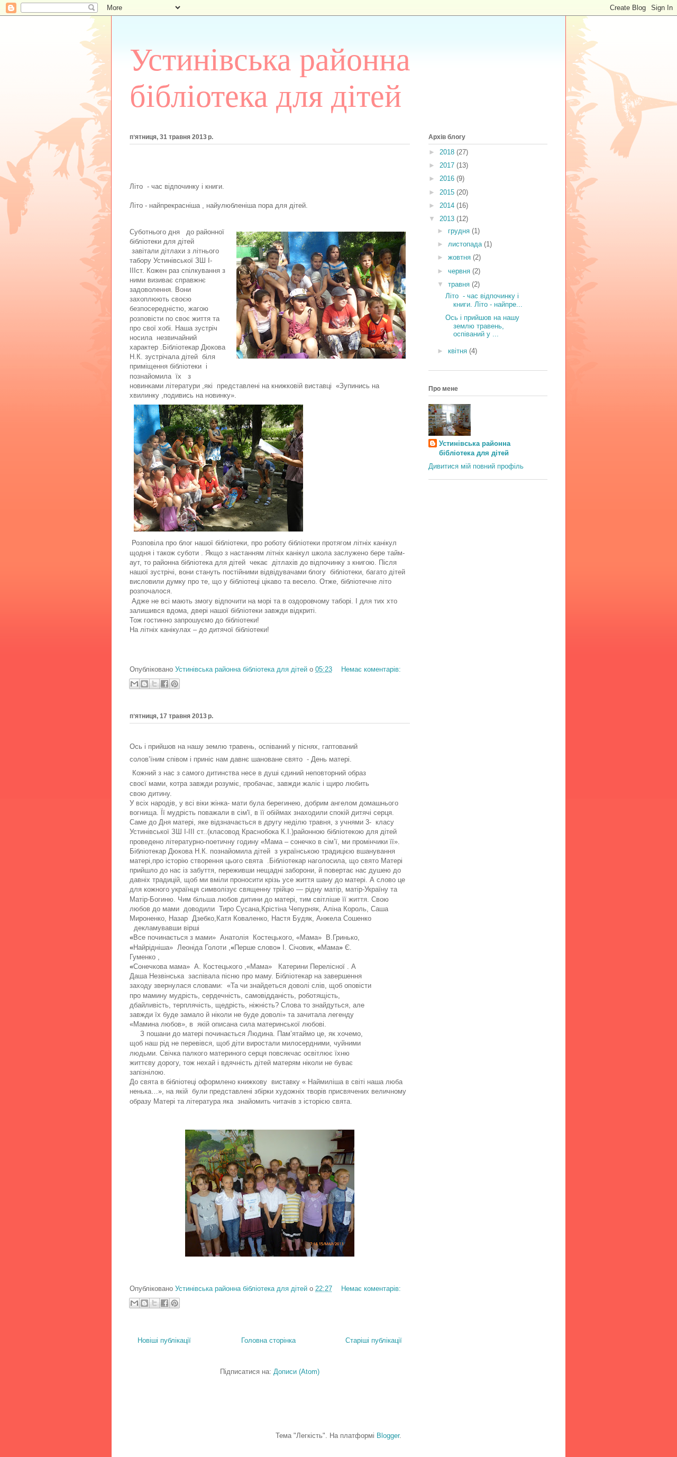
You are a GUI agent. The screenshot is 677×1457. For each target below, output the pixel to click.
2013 (448, 219)
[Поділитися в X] (154, 684)
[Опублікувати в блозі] (144, 684)
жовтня (460, 257)
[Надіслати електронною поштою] (134, 684)
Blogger (388, 1436)
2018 (448, 152)
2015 (448, 192)
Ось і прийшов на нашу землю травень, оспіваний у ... (482, 326)
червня (460, 271)
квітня (458, 351)
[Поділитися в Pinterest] (174, 684)
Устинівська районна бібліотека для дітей (474, 448)
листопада (466, 244)
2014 (448, 205)
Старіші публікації (373, 1340)
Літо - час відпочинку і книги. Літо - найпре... (484, 300)
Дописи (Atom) (296, 1372)
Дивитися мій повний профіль (476, 466)
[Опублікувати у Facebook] (164, 684)
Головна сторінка (268, 1340)
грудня (460, 231)
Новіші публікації (164, 1340)
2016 (448, 178)
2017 (448, 165)
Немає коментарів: (371, 669)
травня (460, 284)
